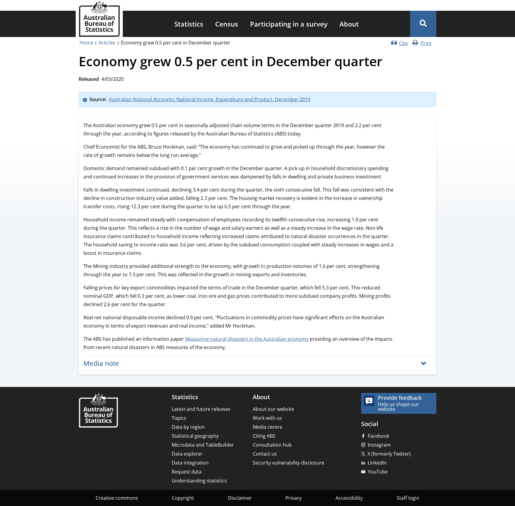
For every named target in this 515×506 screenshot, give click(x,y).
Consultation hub (272, 445)
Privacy (294, 498)
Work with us (267, 418)
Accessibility (349, 498)
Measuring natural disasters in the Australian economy (246, 339)
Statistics (188, 23)
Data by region (188, 427)
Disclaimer (240, 498)
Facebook (378, 436)
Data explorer (187, 454)
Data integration (190, 462)
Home (86, 42)
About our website (273, 409)
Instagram (379, 445)
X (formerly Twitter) (389, 454)
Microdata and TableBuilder (203, 445)
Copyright (183, 498)
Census (226, 23)
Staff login (408, 498)
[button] (423, 24)
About (349, 23)
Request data (186, 471)
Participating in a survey (289, 23)
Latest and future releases (201, 409)
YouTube (378, 471)
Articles (107, 42)
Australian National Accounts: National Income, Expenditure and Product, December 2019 (209, 99)
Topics (179, 418)
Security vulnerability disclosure (288, 462)
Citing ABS (264, 436)
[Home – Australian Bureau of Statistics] (98, 411)
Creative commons (117, 498)
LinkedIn (377, 462)
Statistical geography (195, 436)
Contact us (265, 454)
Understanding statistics (199, 480)
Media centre (267, 427)
